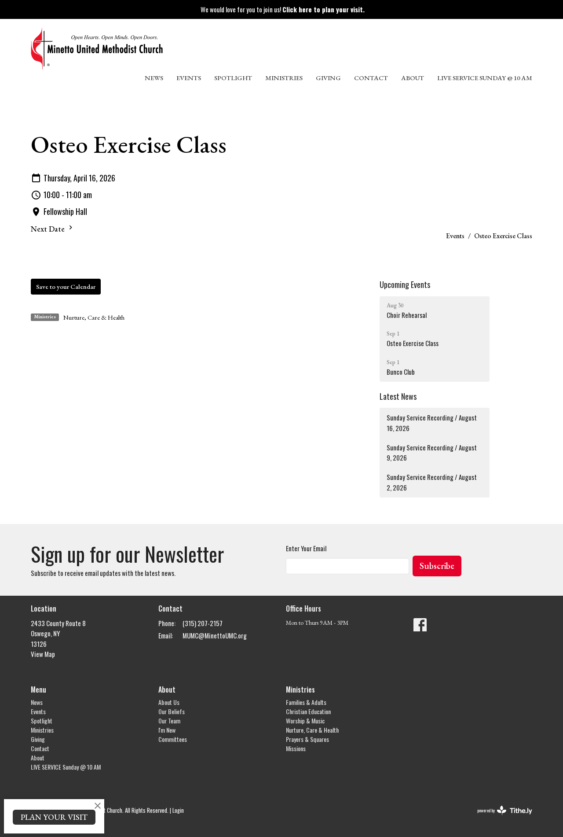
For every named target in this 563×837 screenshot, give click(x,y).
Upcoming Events (405, 284)
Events (188, 78)
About (412, 78)
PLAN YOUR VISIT (54, 817)
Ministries (284, 78)
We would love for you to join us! (283, 9)
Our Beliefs (171, 711)
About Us (168, 702)
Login (178, 810)
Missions (296, 748)
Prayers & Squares (307, 739)
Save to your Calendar (65, 286)
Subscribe (437, 566)
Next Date (48, 229)
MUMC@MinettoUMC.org (215, 635)
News (154, 78)
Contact (371, 78)
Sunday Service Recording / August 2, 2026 (432, 482)
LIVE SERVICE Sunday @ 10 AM (484, 78)
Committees (172, 739)
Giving (328, 78)
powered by (498, 817)
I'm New (166, 729)
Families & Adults (306, 702)
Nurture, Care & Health (93, 317)
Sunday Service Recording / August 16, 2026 (432, 422)
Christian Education (308, 711)
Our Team (169, 720)
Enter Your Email (306, 548)
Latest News (398, 396)
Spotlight (233, 78)
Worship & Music (305, 720)
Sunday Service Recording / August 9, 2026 (432, 452)
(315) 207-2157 (203, 623)
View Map (43, 654)
